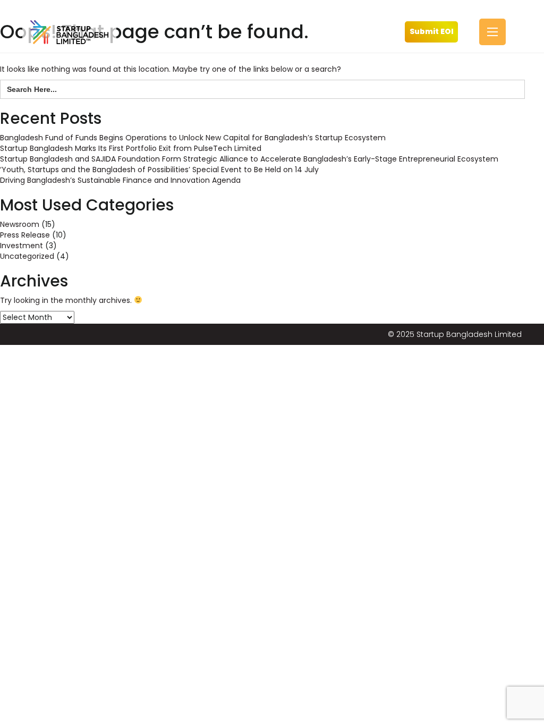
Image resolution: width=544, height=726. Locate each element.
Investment (21, 245)
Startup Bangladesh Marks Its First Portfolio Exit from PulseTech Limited (130, 148)
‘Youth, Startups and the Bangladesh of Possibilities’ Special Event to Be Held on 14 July (159, 169)
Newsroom (19, 224)
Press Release (25, 235)
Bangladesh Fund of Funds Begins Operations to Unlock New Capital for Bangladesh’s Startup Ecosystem (193, 137)
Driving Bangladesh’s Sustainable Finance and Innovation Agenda (120, 180)
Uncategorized (27, 256)
